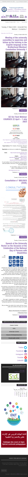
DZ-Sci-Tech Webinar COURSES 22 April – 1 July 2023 (15, 119)
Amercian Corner (14, 331)
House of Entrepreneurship (14, 335)
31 (18, 396)
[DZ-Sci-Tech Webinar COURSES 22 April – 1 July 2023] (16, 131)
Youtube (20, 357)
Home (18, 22)
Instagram (19, 354)
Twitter (21, 347)
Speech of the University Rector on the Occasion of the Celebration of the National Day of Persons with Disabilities (14, 248)
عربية (17, 1)
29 (22, 396)
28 (24, 396)
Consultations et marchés (21, 235)
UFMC (18, 474)
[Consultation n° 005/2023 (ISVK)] (16, 191)
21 (24, 394)
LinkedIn (20, 360)
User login (22, 370)
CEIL (14, 328)
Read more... (23, 110)
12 (14, 392)
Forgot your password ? (19, 371)
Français (21, 1)
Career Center (14, 325)
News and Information (22, 108)
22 (22, 394)
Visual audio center (13, 338)
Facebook (20, 351)
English (25, 1)
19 (14, 393)
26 (14, 394)
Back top (4, 470)
